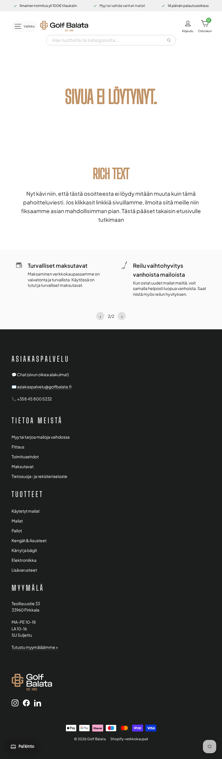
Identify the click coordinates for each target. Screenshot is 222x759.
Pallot (17, 530)
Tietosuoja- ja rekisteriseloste (39, 476)
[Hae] (169, 40)
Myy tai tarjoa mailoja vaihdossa (41, 437)
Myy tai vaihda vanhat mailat (122, 5)
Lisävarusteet (24, 570)
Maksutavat (23, 466)
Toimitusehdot (25, 456)
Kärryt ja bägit (24, 550)
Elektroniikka (24, 560)
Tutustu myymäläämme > (35, 647)
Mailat (17, 520)
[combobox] (105, 40)
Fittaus (18, 446)
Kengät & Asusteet (29, 540)
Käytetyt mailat (26, 511)
